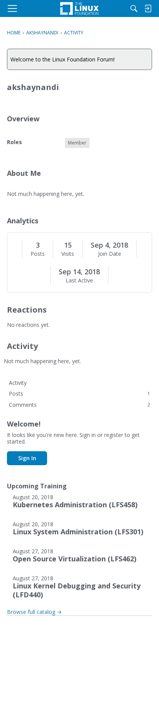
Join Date (109, 253)
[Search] (134, 8)
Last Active (79, 280)
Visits (67, 253)
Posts (37, 253)
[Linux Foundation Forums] (79, 8)
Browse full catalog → (34, 611)
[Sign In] (148, 8)
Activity (18, 382)
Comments (79, 404)
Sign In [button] (27, 458)
